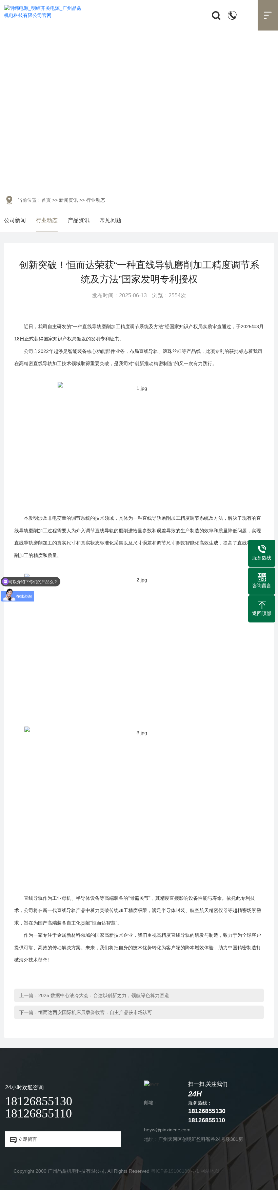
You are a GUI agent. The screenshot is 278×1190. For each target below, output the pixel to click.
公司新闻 (15, 220)
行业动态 (47, 220)
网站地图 (209, 1171)
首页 (46, 200)
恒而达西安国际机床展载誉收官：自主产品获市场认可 (95, 1012)
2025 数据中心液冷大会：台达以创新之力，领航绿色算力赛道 (103, 995)
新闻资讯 (68, 200)
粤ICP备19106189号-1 (175, 1171)
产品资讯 (79, 220)
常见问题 (110, 220)
